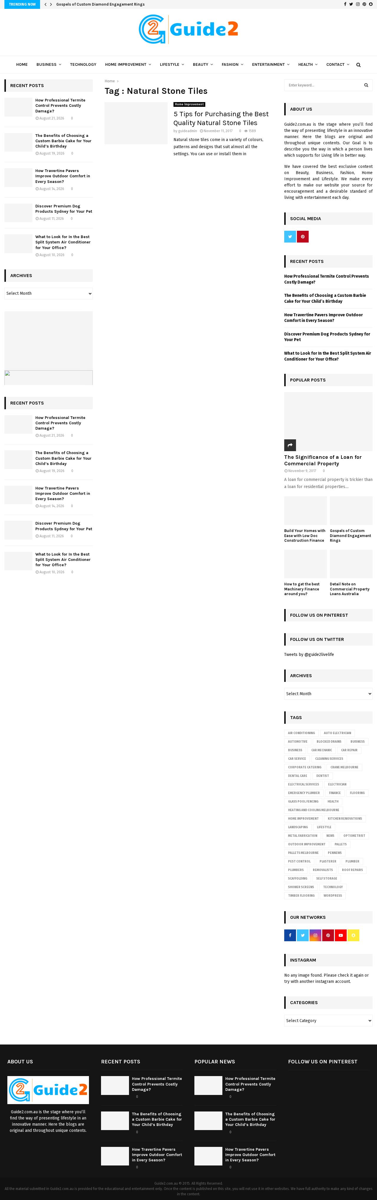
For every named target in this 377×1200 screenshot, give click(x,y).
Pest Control (299, 861)
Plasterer (328, 861)
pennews (335, 853)
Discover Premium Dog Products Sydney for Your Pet (63, 209)
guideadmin (187, 131)
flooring (357, 793)
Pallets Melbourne (303, 853)
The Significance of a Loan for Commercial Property (323, 460)
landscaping (298, 827)
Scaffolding (297, 878)
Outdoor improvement (306, 844)
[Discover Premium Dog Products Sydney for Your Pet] (18, 213)
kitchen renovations (345, 819)
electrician (337, 784)
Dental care (297, 776)
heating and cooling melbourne (313, 810)
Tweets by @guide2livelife (309, 654)
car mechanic (321, 750)
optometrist (354, 836)
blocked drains (329, 742)
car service (297, 759)
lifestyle (324, 827)
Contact (335, 64)
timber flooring (301, 896)
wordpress (333, 896)
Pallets (341, 844)
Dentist (322, 776)
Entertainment (268, 64)
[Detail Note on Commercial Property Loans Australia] (351, 564)
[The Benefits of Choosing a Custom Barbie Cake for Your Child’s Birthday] (18, 142)
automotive (297, 742)
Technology (83, 64)
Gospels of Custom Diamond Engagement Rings (100, 4)
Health (305, 64)
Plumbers (296, 870)
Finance (335, 793)
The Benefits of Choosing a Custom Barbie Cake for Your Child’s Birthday (63, 141)
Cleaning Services (329, 759)
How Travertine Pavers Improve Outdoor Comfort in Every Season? (62, 176)
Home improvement (303, 819)
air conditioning (301, 733)
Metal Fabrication (302, 836)
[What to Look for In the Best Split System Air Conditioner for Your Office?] (18, 243)
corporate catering (304, 767)
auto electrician (337, 733)
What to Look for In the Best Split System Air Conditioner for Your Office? (63, 242)
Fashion (230, 64)
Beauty (200, 64)
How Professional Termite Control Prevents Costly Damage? (60, 105)
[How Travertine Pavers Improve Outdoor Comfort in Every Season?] (18, 177)
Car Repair (349, 750)
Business (47, 64)
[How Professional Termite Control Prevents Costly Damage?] (18, 107)
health (333, 801)
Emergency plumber (304, 793)
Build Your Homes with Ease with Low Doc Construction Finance (304, 535)
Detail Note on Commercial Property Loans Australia (350, 589)
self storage (326, 878)
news (330, 836)
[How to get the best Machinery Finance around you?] (305, 564)
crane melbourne (344, 767)
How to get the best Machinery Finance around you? (302, 589)
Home (22, 64)
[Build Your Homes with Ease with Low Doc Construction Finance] (305, 510)
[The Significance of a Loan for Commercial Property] (328, 421)
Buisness (357, 742)
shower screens (301, 887)
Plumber (352, 861)
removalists (323, 870)
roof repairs (352, 870)
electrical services (303, 784)
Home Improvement (125, 64)
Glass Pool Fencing (303, 801)
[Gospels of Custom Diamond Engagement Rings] (351, 510)
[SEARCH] (366, 85)
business (295, 750)
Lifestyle (169, 64)
